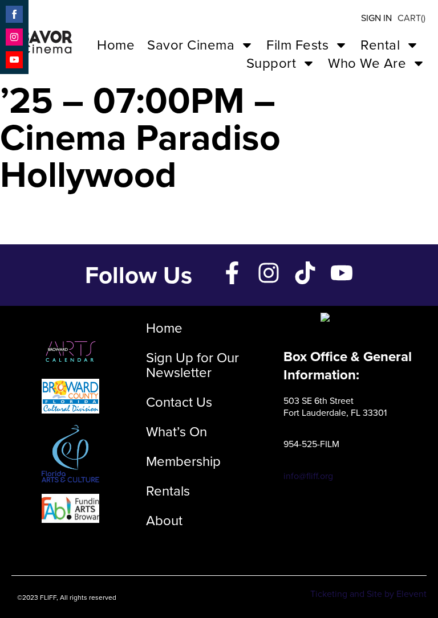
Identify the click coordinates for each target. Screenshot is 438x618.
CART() (411, 17)
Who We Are (367, 63)
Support (271, 63)
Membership (183, 461)
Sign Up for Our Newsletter (192, 365)
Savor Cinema (190, 45)
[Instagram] (268, 272)
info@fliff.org (308, 475)
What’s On (176, 431)
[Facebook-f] (232, 272)
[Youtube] (341, 272)
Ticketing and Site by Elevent (368, 593)
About (164, 520)
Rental (380, 45)
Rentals (168, 491)
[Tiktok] (305, 272)
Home (116, 45)
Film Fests (297, 45)
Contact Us (179, 402)
